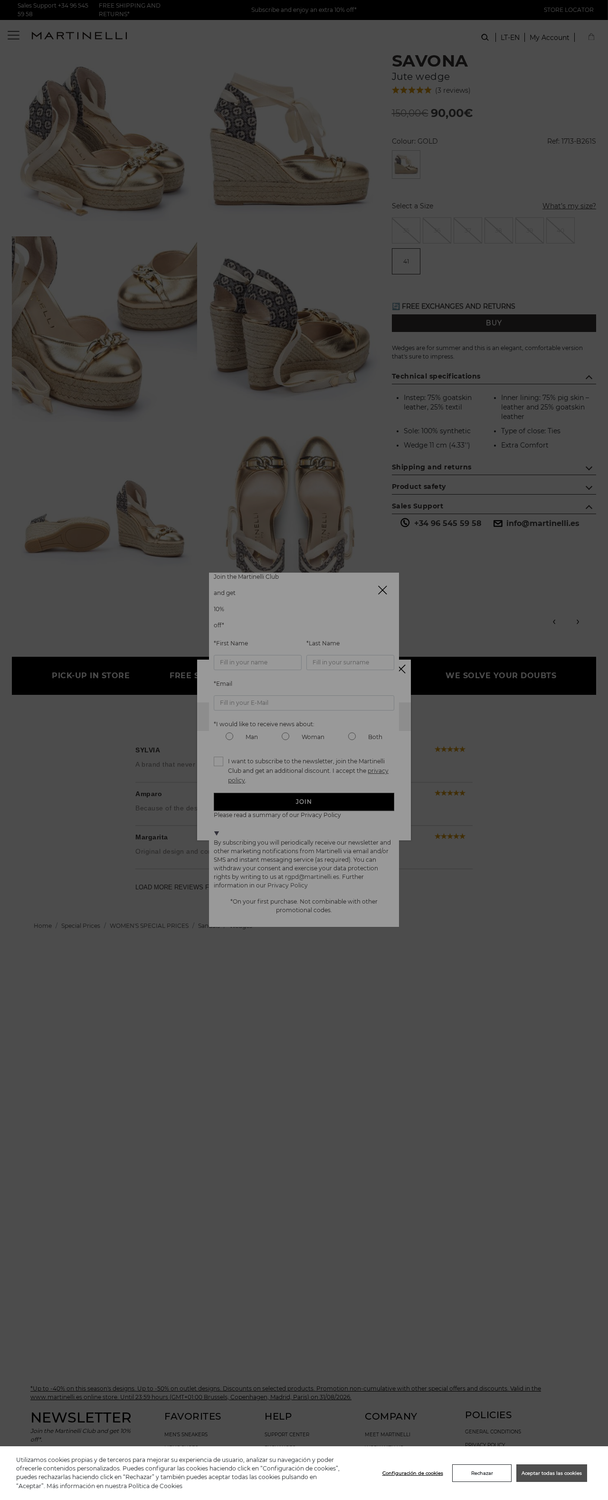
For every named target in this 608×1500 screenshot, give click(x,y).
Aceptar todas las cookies (552, 1473)
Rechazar (482, 1473)
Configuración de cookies (412, 1473)
